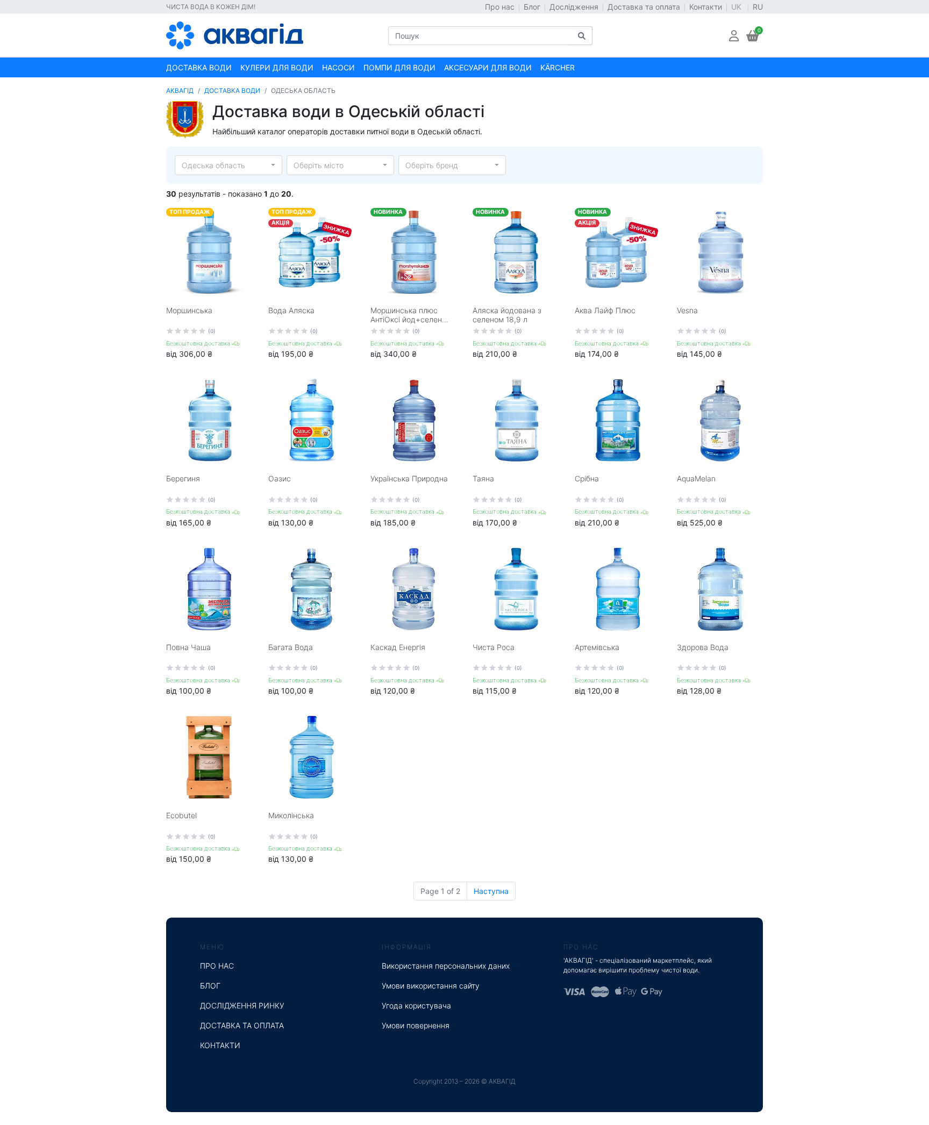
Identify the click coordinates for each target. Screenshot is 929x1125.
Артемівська (597, 647)
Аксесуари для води (488, 67)
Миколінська (291, 815)
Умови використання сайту (431, 985)
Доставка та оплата (644, 6)
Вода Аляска (291, 310)
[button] (733, 35)
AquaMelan (696, 478)
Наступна (491, 891)
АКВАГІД (180, 90)
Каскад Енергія (397, 647)
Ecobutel (181, 815)
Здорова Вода (702, 647)
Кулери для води (276, 67)
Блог (532, 6)
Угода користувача (416, 1005)
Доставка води (199, 67)
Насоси (338, 67)
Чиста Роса (493, 647)
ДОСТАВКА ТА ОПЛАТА (242, 1025)
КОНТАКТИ (220, 1045)
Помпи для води (399, 67)
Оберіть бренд (431, 165)
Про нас (499, 6)
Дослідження (573, 6)
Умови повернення (415, 1025)
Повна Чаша (188, 647)
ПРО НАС (217, 965)
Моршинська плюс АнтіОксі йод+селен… (409, 315)
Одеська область (213, 165)
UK (737, 6)
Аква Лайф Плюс (605, 310)
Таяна (483, 478)
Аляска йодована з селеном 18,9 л (507, 315)
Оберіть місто (319, 165)
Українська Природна (409, 478)
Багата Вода (290, 647)
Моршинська (189, 310)
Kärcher (557, 67)
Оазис (279, 478)
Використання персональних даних (446, 965)
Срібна (587, 478)
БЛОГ (210, 985)
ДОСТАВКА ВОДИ (232, 90)
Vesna (687, 310)
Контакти (705, 6)
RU (758, 6)
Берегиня (183, 478)
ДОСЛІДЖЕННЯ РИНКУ (242, 1005)
